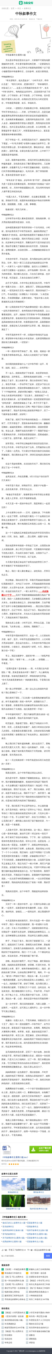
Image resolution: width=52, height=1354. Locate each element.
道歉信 (32, 1335)
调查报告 (33, 1339)
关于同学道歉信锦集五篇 (39, 1331)
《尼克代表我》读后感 (14, 1316)
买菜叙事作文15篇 (34, 1223)
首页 (12, 8)
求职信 (32, 1343)
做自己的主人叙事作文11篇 (14, 1223)
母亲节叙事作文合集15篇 (37, 1230)
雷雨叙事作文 (32, 1227)
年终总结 (8, 1343)
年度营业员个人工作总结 (39, 1320)
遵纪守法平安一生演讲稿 (15, 1288)
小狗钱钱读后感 (35, 1296)
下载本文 (39, 19)
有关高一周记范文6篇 (38, 1316)
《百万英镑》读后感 (37, 1273)
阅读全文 (32, 19)
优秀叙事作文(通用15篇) (37, 1234)
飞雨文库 (21, 1351)
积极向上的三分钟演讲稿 (39, 1269)
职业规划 (8, 1335)
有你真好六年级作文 (13, 1273)
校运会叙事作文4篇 (42, 1250)
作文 (19, 8)
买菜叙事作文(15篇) (35, 1242)
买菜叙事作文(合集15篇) (37, 1238)
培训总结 (8, 1339)
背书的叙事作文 (9, 1234)
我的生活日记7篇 (36, 1324)
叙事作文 (27, 8)
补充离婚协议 (10, 1324)
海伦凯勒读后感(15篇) (14, 1320)
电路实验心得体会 (12, 1292)
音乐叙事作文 (8, 1227)
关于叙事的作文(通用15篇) (14, 1238)
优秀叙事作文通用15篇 (12, 1242)
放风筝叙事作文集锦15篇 (13, 1230)
